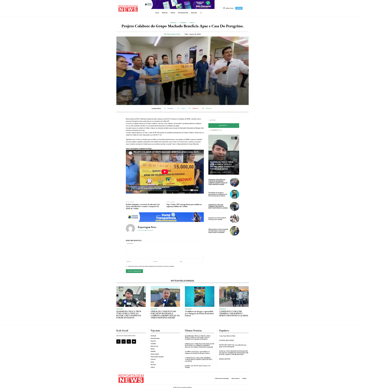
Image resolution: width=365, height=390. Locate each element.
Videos (192, 22)
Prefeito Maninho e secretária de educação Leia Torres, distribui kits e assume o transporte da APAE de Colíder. (143, 206)
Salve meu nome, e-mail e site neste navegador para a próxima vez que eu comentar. (151, 266)
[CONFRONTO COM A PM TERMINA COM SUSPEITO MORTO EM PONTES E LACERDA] (234, 206)
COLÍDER (183, 22)
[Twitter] (129, 341)
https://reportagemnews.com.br (145, 230)
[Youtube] (134, 341)
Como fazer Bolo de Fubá (227, 336)
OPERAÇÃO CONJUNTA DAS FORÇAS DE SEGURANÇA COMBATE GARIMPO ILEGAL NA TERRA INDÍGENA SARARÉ (217, 182)
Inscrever (222, 125)
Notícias (173, 22)
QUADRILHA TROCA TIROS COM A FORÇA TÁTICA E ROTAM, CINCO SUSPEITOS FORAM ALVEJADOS (222, 165)
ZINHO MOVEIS (224, 359)
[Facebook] (118, 341)
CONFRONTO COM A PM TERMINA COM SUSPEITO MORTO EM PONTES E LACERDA (218, 206)
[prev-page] (232, 138)
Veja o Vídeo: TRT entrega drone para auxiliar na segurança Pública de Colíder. (184, 205)
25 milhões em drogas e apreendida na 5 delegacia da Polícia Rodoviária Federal (217, 194)
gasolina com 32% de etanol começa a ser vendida (217, 218)
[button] (201, 12)
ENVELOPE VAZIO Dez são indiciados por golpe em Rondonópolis (232, 346)
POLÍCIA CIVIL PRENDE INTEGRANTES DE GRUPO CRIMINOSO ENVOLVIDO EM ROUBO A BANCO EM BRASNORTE (233, 352)
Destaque (119, 309)
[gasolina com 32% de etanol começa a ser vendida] (234, 218)
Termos (220, 130)
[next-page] (235, 138)
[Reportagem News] (130, 228)
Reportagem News (174, 34)
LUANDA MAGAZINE (226, 340)
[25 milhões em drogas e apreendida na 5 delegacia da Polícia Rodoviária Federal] (234, 194)
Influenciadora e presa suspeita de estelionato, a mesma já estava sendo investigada (218, 230)
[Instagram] (123, 341)
